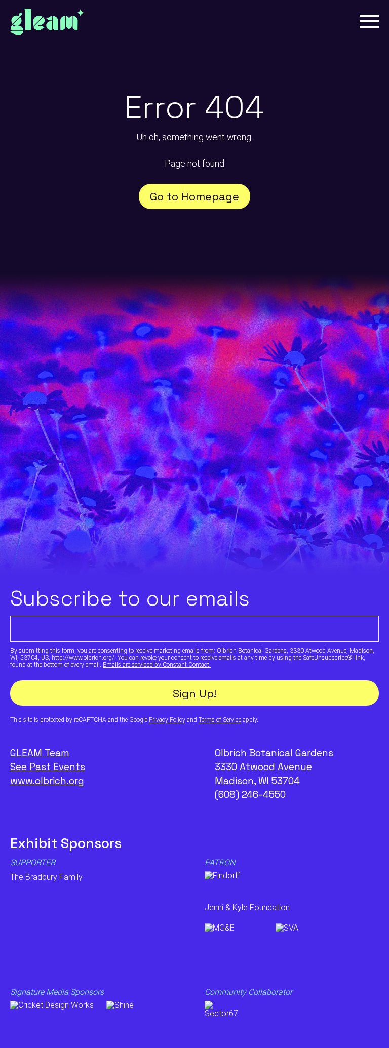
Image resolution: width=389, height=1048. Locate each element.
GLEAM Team (39, 753)
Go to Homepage (194, 196)
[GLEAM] (47, 23)
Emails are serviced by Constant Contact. (157, 664)
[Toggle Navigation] (369, 21)
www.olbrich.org (47, 781)
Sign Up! (194, 693)
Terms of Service (220, 719)
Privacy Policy (167, 719)
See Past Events (47, 766)
